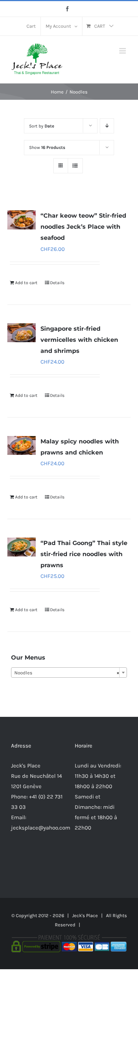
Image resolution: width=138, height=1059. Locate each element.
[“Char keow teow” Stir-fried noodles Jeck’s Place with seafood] (21, 219)
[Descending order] (107, 125)
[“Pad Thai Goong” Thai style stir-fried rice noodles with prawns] (21, 547)
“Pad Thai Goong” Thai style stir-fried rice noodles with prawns (83, 554)
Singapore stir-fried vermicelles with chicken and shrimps (79, 339)
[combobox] (69, 672)
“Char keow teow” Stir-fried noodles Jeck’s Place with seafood (83, 226)
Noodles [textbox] (66, 672)
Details (57, 282)
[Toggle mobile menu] (123, 51)
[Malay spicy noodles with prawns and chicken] (21, 445)
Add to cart (26, 282)
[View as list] (75, 166)
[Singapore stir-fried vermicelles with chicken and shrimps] (21, 332)
